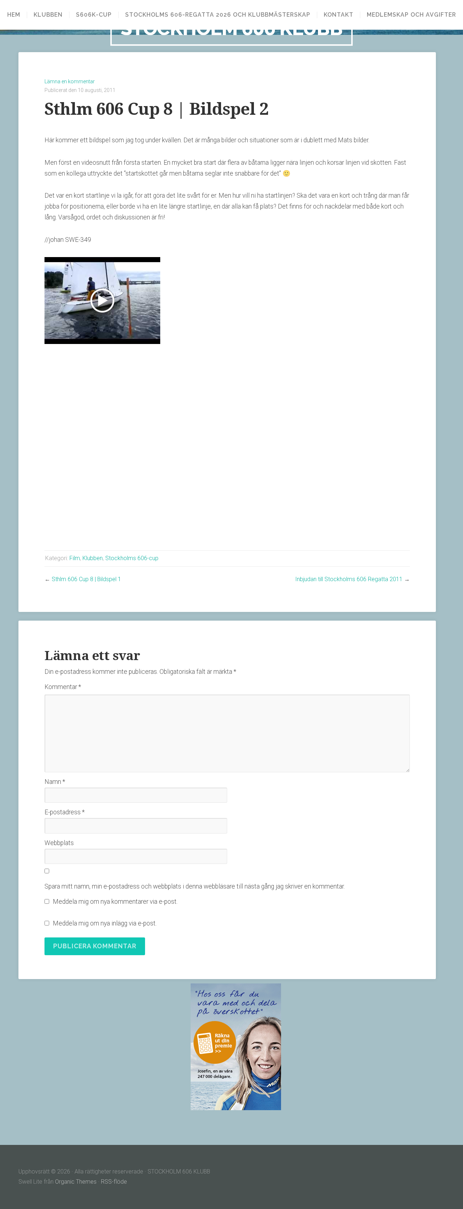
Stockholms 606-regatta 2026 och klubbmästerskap (217, 15)
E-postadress (64, 812)
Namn (54, 781)
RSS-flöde (114, 1181)
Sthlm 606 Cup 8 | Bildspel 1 (86, 579)
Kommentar (62, 686)
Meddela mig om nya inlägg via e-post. (105, 923)
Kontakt (338, 15)
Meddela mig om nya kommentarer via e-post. (115, 901)
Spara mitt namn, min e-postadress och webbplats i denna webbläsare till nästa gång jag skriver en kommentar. (194, 886)
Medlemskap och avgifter (411, 15)
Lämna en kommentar (69, 81)
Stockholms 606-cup (131, 558)
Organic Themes (76, 1181)
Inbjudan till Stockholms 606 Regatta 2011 (349, 579)
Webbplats (59, 843)
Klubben (48, 15)
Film (74, 558)
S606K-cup (94, 15)
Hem (13, 15)
